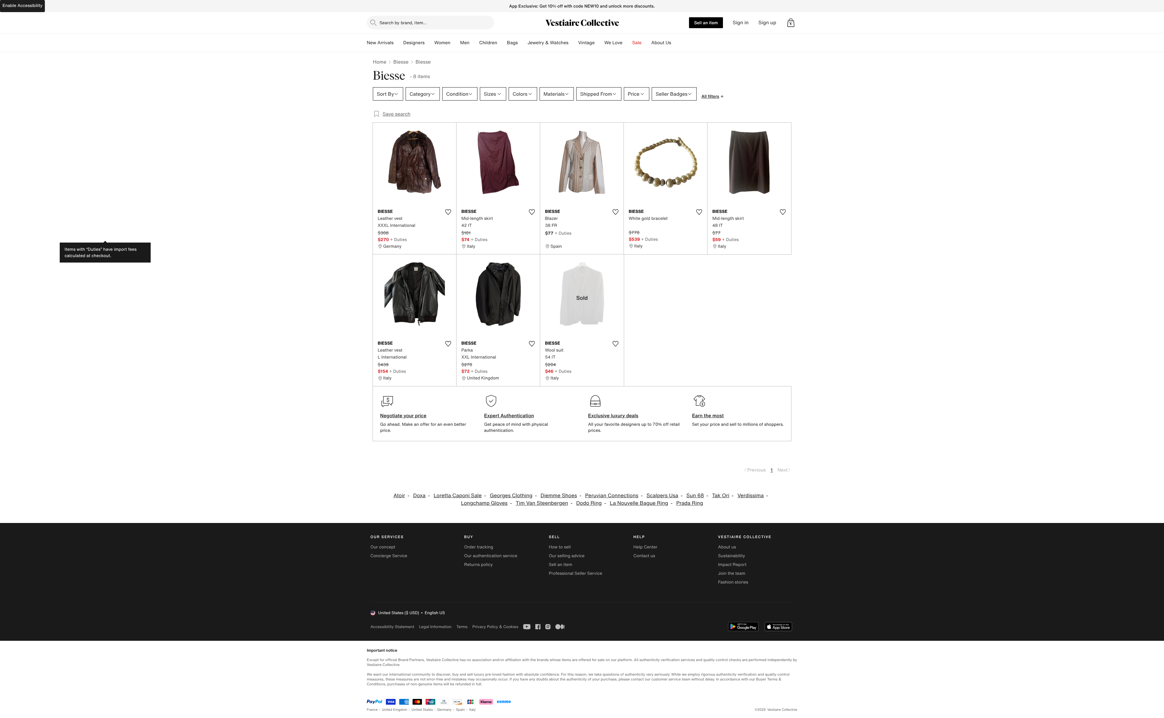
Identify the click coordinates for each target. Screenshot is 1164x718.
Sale (637, 42)
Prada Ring (689, 503)
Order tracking (478, 547)
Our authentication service (490, 556)
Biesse (400, 61)
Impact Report (732, 564)
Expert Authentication (509, 415)
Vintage (586, 42)
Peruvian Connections (611, 495)
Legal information (435, 627)
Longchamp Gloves (484, 503)
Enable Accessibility (22, 5)
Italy (472, 709)
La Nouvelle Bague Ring (639, 503)
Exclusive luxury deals (613, 415)
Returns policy (478, 564)
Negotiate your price (403, 415)
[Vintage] (599, 42)
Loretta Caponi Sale (458, 495)
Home (379, 61)
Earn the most (708, 415)
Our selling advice (566, 556)
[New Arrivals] (398, 42)
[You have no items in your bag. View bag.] (791, 22)
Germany (444, 709)
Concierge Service (388, 556)
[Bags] (522, 42)
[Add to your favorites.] (448, 212)
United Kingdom (394, 709)
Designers (414, 42)
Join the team (731, 573)
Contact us (644, 556)
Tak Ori (720, 495)
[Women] (455, 42)
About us (727, 547)
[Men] (474, 42)
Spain (460, 709)
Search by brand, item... (403, 22)
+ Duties (398, 239)
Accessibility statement (392, 627)
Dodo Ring (589, 503)
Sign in (741, 22)
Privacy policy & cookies (495, 627)
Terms (461, 627)
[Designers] (429, 42)
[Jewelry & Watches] (573, 42)
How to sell (559, 547)
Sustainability (731, 556)
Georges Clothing (511, 495)
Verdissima (751, 495)
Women (442, 42)
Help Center (645, 547)
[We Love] (627, 42)
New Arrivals (380, 42)
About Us (661, 42)
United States (422, 709)
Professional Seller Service (575, 573)
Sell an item (706, 22)
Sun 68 (695, 495)
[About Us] (676, 42)
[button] (791, 22)
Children (488, 42)
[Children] (502, 42)
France (372, 709)
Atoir (399, 495)
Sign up (767, 22)
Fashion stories (733, 582)
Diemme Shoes (558, 495)
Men (465, 42)
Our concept (382, 547)
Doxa (419, 495)
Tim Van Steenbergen (542, 503)
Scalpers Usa (662, 495)
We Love (613, 42)
